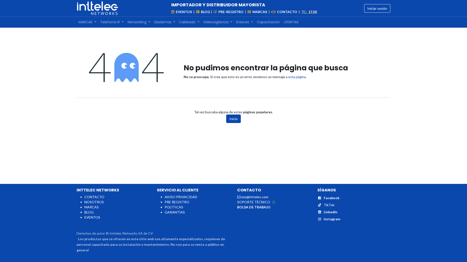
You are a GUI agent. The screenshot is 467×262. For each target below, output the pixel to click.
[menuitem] (87, 22)
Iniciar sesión (377, 8)
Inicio (233, 119)
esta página (297, 77)
